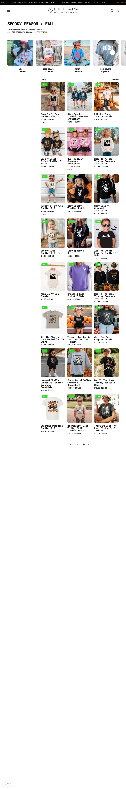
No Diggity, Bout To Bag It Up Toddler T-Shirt (77, 428)
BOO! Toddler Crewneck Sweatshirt (75, 161)
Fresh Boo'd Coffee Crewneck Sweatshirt (79, 382)
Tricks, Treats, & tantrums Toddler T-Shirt (78, 339)
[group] (63, 56)
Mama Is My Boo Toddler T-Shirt (50, 115)
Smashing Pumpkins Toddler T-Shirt (52, 427)
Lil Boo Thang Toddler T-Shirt (104, 115)
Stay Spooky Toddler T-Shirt (77, 207)
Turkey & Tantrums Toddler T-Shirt (52, 207)
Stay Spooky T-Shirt (76, 252)
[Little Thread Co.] (63, 10)
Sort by (43, 80)
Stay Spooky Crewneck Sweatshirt (101, 208)
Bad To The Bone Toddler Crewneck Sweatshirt (104, 296)
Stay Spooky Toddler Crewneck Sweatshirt (77, 116)
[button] (112, 10)
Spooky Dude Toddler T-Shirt (50, 252)
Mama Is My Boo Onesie (50, 295)
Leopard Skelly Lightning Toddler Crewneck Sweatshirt (52, 383)
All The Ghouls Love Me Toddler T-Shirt (106, 253)
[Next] (112, 52)
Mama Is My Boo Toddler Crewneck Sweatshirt (104, 161)
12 (84, 444)
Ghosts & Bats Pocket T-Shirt (76, 295)
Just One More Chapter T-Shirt (104, 338)
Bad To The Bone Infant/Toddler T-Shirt (105, 382)
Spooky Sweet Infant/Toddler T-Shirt (52, 161)
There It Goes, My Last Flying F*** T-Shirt (105, 428)
